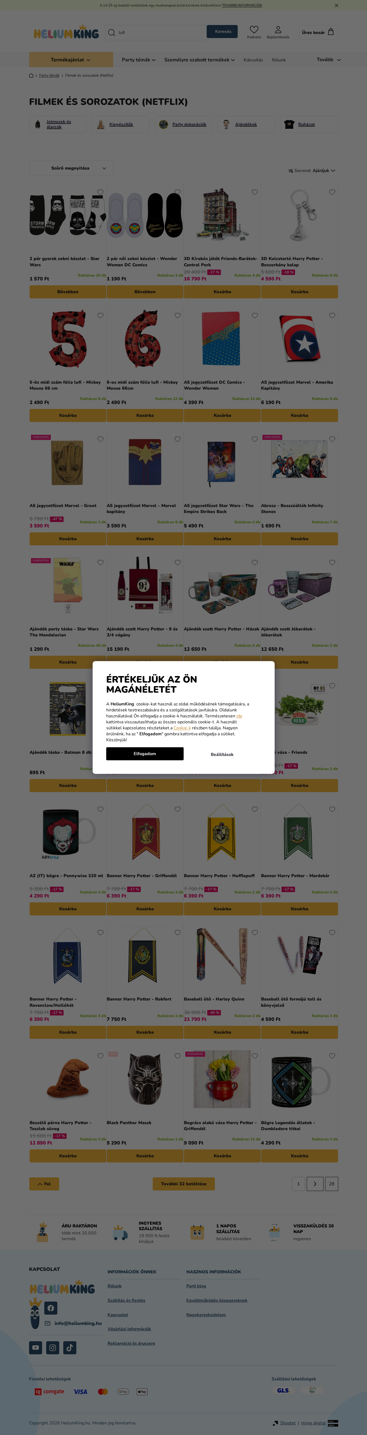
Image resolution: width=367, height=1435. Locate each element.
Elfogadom (145, 754)
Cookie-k (182, 728)
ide (239, 716)
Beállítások (222, 755)
